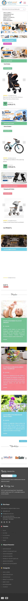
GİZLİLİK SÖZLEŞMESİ (8, 561)
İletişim (4, 540)
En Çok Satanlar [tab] (8, 61)
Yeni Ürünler (5, 537)
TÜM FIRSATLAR (7, 43)
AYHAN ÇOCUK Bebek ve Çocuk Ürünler (12, 321)
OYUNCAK (5, 586)
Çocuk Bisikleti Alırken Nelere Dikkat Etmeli (12, 415)
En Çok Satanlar (6, 535)
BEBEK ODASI (6, 19)
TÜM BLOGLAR (23, 441)
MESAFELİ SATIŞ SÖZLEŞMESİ (10, 563)
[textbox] (14, 9)
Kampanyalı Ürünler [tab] (9, 189)
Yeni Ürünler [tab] (7, 64)
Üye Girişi (5, 533)
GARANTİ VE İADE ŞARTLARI (10, 551)
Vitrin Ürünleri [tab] (7, 126)
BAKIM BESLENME (7, 20)
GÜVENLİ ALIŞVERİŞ (7, 556)
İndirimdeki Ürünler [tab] (9, 123)
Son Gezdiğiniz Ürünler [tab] (10, 249)
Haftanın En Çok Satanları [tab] (10, 186)
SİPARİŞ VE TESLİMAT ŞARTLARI (10, 558)
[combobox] (13, 9)
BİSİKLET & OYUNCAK (8, 17)
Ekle (15, 475)
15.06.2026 (7, 326)
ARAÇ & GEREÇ (7, 12)
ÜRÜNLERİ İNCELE (7, 68)
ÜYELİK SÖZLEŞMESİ (7, 553)
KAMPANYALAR (7, 15)
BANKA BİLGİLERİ (7, 548)
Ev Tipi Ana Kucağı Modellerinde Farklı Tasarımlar (13, 367)
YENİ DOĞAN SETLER (8, 14)
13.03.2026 (7, 372)
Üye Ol (4, 530)
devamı (5, 339)
